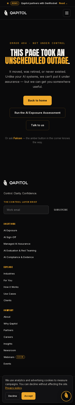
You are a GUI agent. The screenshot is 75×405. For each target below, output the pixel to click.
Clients (7, 300)
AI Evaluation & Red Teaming (20, 250)
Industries (9, 273)
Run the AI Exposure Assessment (37, 112)
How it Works (11, 286)
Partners (8, 330)
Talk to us (37, 125)
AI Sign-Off (10, 237)
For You (8, 280)
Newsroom (10, 350)
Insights (8, 343)
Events (7, 363)
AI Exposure (10, 230)
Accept (28, 395)
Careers (8, 336)
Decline (12, 395)
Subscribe (61, 210)
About (7, 316)
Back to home (37, 100)
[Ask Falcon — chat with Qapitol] (66, 396)
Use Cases (10, 293)
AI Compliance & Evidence (19, 257)
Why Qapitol (10, 323)
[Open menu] (67, 13)
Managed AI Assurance (17, 243)
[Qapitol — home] (15, 13)
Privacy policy (13, 388)
